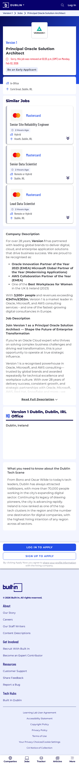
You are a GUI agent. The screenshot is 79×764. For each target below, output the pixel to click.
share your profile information (59, 562)
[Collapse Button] (68, 138)
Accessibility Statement (40, 718)
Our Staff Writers (14, 626)
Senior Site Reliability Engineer (29, 124)
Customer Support (15, 671)
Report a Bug (11, 684)
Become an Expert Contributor (23, 655)
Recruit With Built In (16, 648)
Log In (72, 5)
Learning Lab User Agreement (39, 712)
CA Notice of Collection (39, 747)
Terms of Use (39, 736)
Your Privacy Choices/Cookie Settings (39, 742)
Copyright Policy (39, 724)
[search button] (62, 5)
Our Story (9, 612)
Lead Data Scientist (22, 203)
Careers (8, 619)
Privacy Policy (39, 730)
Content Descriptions (16, 633)
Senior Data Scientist (23, 164)
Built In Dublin (12, 700)
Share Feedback (13, 677)
